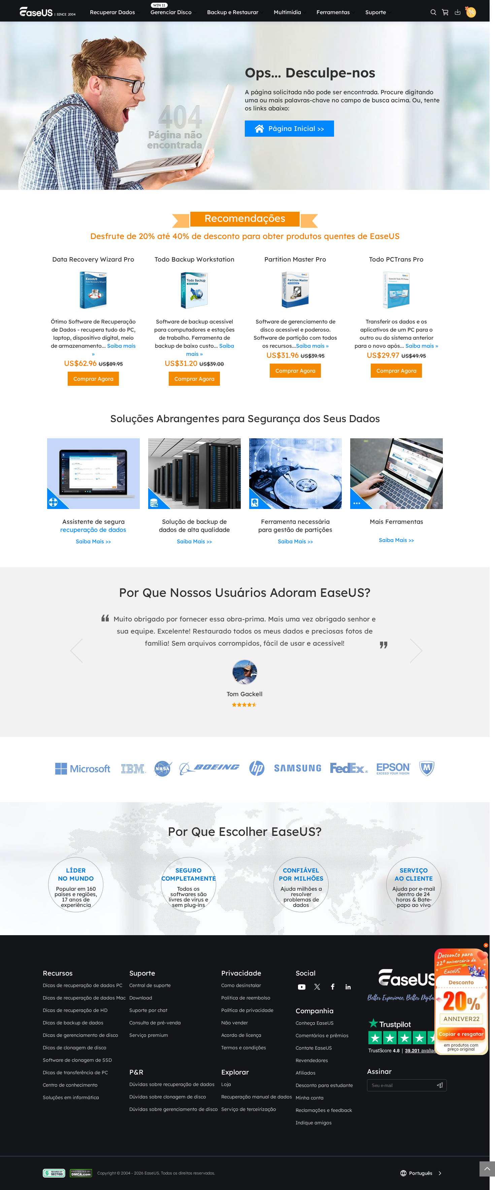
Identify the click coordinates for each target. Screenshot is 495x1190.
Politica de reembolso (245, 998)
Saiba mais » (312, 345)
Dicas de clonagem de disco (74, 1048)
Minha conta (310, 1098)
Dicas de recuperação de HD (75, 1010)
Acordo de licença (241, 1035)
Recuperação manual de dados (256, 1097)
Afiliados (306, 1073)
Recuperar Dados (112, 12)
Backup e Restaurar (232, 12)
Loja (226, 1084)
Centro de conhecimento (70, 1085)
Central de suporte (150, 985)
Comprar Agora (93, 378)
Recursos (58, 973)
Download (140, 998)
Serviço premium (148, 1035)
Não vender (234, 1023)
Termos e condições (243, 1048)
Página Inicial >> (296, 128)
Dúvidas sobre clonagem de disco (167, 1097)
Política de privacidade (247, 1010)
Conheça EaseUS (315, 1023)
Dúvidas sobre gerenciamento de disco (173, 1109)
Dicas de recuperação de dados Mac (84, 998)
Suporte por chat (148, 1010)
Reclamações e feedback (324, 1110)
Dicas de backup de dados (73, 1023)
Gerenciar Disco (171, 12)
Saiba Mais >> (93, 541)
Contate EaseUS (314, 1048)
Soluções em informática (71, 1097)
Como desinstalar (241, 985)
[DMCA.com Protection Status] (83, 1173)
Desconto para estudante (324, 1085)
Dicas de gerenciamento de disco (80, 1035)
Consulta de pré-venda (155, 1023)
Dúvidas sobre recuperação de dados (171, 1084)
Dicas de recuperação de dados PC (82, 985)
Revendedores (312, 1060)
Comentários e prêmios (322, 1035)
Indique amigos (314, 1123)
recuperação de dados (93, 530)
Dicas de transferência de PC (75, 1072)
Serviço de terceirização (248, 1109)
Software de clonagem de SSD (77, 1060)
